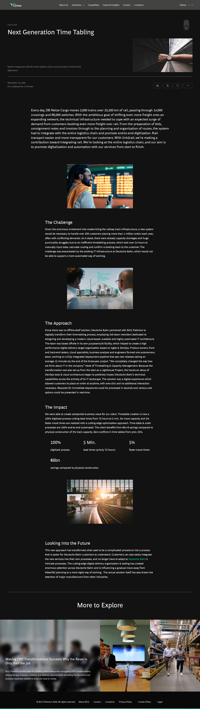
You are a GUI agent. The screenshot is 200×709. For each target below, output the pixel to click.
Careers (126, 4)
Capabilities (93, 4)
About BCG (84, 701)
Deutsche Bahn (137, 559)
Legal (159, 701)
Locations (139, 4)
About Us (63, 4)
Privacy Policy (125, 701)
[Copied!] (188, 85)
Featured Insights (111, 4)
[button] (78, 5)
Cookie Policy (144, 701)
